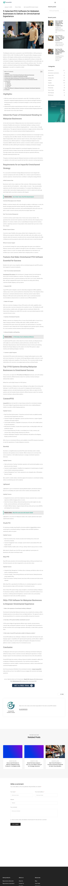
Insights (50, 82)
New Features (51, 85)
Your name (13, 791)
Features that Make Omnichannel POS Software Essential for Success (19, 78)
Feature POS (51, 75)
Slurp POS (8, 86)
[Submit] (64, 11)
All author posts (23, 709)
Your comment (13, 807)
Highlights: (7, 73)
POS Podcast (51, 92)
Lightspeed (9, 83)
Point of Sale (18, 7)
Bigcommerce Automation (8, 883)
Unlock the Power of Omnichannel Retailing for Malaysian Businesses (19, 75)
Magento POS (33, 679)
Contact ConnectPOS (36, 669)
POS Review (50, 95)
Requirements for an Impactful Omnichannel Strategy (16, 76)
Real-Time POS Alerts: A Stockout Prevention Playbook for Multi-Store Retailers (55, 764)
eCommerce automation (53, 73)
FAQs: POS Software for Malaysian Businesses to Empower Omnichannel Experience (22, 88)
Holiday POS (51, 78)
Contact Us (21, 883)
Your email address (39, 791)
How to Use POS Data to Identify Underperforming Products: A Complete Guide (12, 764)
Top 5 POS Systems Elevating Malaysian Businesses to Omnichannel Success (21, 79)
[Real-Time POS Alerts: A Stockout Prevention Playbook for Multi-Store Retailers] (50, 51)
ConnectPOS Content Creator (31, 7)
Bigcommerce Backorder (8, 881)
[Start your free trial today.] (23, 685)
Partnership (50, 87)
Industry (50, 80)
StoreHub (8, 82)
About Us (21, 881)
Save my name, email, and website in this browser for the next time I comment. (29, 819)
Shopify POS (9, 85)
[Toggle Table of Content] (40, 72)
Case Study (37, 883)
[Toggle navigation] (55, 2)
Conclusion (7, 89)
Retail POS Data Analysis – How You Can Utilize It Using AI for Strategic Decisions (34, 764)
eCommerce (51, 70)
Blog (36, 881)
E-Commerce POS (32, 681)
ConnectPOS (7, 81)
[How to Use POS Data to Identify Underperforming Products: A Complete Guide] (50, 23)
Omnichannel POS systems (9, 274)
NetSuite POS (25, 681)
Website (12, 799)
